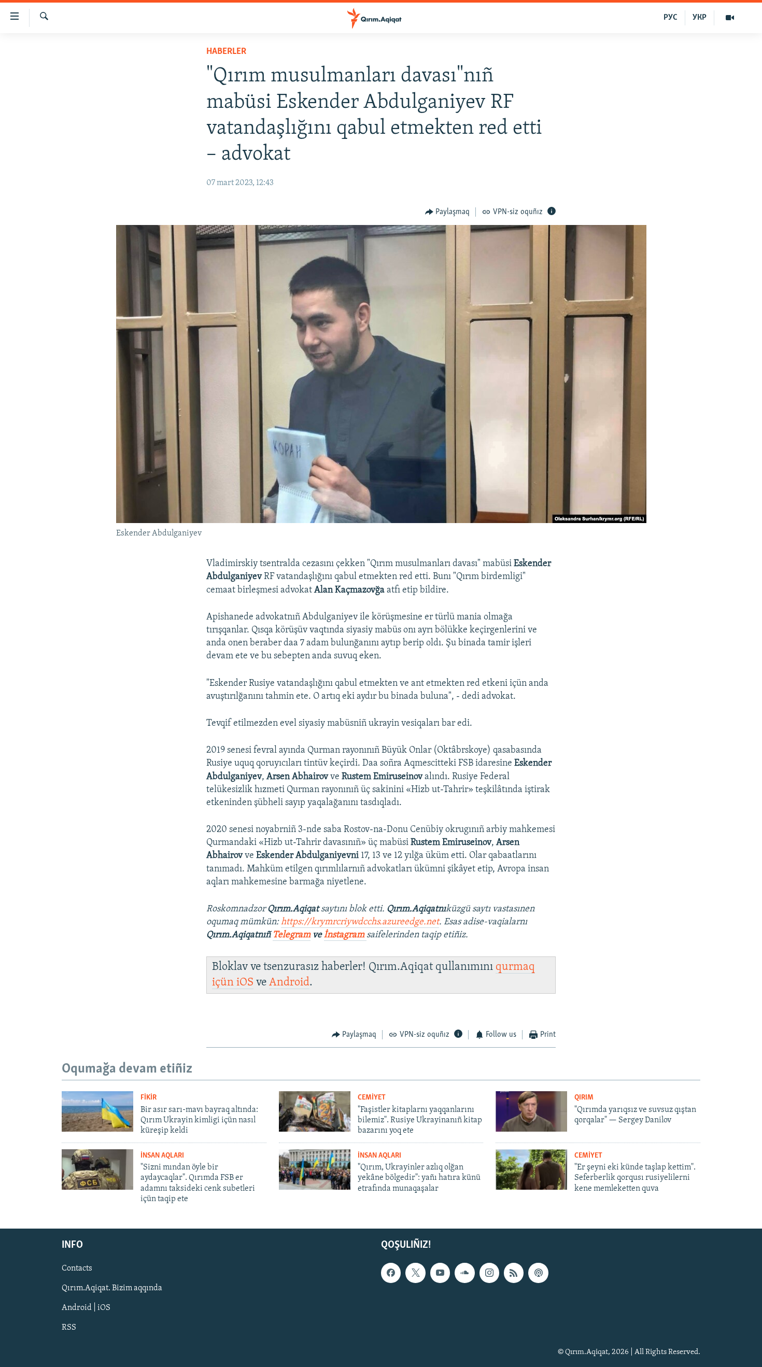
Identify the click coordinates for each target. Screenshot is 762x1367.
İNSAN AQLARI (162, 1156)
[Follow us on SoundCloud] (464, 1273)
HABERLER (226, 52)
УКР (700, 17)
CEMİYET (372, 1098)
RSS (69, 1327)
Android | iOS (86, 1308)
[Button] (447, 212)
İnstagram (345, 935)
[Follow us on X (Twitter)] (415, 1273)
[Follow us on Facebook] (391, 1273)
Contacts (77, 1268)
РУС (671, 17)
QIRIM (584, 1098)
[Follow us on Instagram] (489, 1273)
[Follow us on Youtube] (440, 1273)
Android (289, 982)
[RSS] (514, 1273)
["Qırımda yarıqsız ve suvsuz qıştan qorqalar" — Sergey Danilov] (531, 1111)
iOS (244, 982)
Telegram (292, 935)
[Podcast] (538, 1273)
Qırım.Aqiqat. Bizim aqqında (112, 1288)
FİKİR (148, 1098)
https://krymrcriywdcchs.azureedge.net (360, 922)
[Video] (729, 17)
